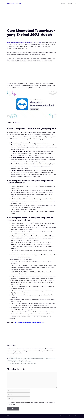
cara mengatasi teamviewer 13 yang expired (20, 358)
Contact (62, 415)
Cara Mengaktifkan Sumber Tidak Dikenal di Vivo (29, 322)
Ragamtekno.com (14, 3)
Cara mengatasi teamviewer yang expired (19, 42)
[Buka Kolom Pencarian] (75, 3)
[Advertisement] (32, 19)
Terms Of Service (68, 415)
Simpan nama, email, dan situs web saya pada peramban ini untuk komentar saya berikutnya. (32, 403)
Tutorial (70, 3)
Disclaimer (76, 415)
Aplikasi (63, 3)
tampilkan (17, 122)
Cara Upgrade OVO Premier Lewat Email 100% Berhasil (22, 363)
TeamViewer (37, 42)
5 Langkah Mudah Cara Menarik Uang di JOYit (20, 361)
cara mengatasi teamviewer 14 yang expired (42, 358)
